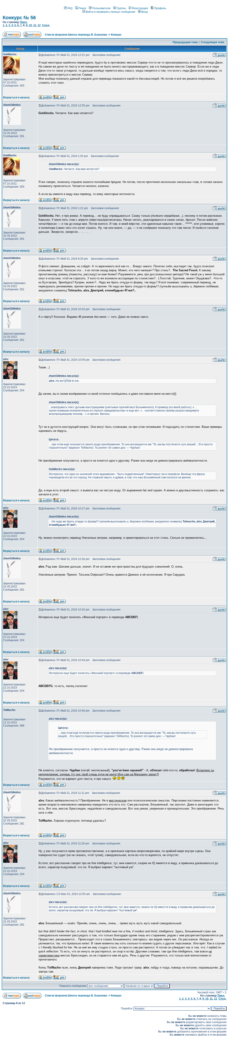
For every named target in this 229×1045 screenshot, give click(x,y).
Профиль (160, 8)
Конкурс (116, 34)
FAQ (69, 8)
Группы (121, 8)
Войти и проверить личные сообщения (110, 11)
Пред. (24, 22)
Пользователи (101, 8)
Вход (144, 11)
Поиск (82, 8)
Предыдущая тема (185, 42)
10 (30, 25)
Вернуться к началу (16, 97)
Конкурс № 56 (19, 17)
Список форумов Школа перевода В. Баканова (76, 34)
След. (46, 25)
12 (39, 25)
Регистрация (140, 8)
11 (34, 25)
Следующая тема (212, 42)
